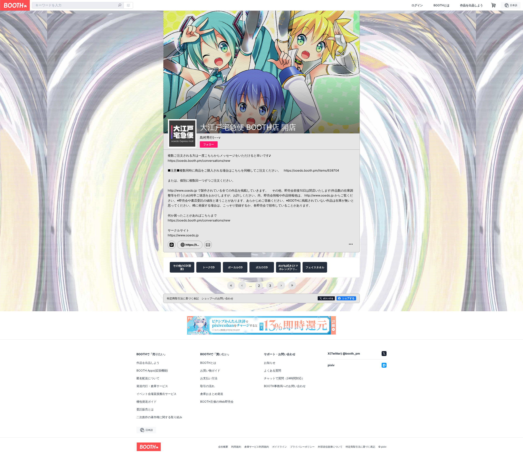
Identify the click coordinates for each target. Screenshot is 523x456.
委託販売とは (145, 409)
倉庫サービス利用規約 (256, 447)
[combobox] (78, 5)
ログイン (417, 5)
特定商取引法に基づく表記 (360, 447)
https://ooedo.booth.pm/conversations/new (199, 161)
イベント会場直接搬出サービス (156, 393)
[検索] (119, 5)
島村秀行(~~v (210, 137)
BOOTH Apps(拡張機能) (152, 370)
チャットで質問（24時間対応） (284, 378)
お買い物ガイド (210, 370)
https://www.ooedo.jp (183, 235)
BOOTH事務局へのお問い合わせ (285, 386)
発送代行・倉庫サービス (152, 386)
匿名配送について (147, 378)
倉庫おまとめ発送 (211, 393)
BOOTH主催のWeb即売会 (217, 401)
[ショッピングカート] (493, 5)
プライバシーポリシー (302, 447)
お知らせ (269, 362)
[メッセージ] (208, 245)
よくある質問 (272, 370)
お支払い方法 (208, 378)
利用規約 (236, 447)
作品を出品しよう (471, 5)
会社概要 (223, 447)
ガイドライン (279, 447)
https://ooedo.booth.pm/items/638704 (311, 170)
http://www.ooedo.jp (182, 190)
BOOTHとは (441, 5)
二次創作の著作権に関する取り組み (159, 417)
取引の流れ (207, 386)
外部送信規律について (330, 447)
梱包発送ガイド (146, 401)
